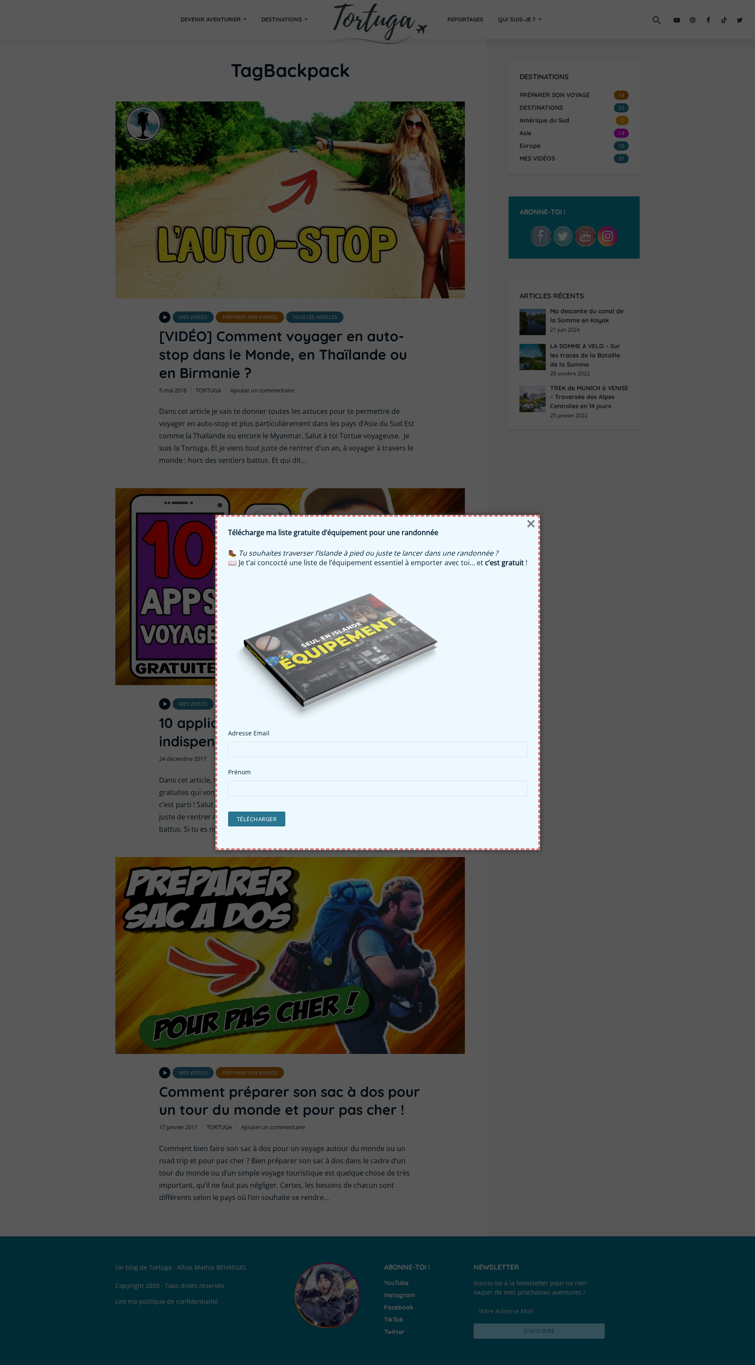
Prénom (239, 772)
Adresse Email (249, 733)
